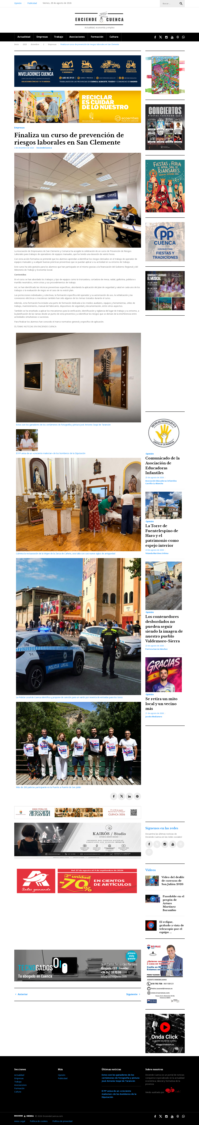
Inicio (16, 44)
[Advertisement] (78, 923)
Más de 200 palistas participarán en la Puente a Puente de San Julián (48, 787)
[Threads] (180, 844)
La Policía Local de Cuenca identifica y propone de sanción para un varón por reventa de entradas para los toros (69, 697)
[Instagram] (165, 844)
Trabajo (58, 36)
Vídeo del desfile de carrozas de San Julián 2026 (173, 881)
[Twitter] (157, 844)
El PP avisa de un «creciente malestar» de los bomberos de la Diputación (50, 453)
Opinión (18, 3)
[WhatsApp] (149, 852)
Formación (97, 36)
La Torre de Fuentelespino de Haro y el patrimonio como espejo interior (162, 535)
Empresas (42, 36)
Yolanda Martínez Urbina (156, 553)
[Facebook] (149, 844)
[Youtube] (172, 844)
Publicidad (32, 3)
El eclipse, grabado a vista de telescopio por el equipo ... (171, 927)
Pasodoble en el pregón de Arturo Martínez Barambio (173, 903)
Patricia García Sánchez (156, 649)
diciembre (35, 44)
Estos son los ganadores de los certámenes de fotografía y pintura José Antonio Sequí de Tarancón (63, 424)
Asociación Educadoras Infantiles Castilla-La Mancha (161, 482)
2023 (25, 44)
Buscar (181, 4)
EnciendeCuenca (44, 148)
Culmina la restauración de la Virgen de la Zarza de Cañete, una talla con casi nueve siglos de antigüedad (65, 553)
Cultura (114, 36)
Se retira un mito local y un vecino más (161, 704)
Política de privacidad (62, 1121)
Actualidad (23, 36)
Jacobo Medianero (153, 716)
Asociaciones (77, 36)
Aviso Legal (19, 1121)
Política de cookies (39, 1121)
